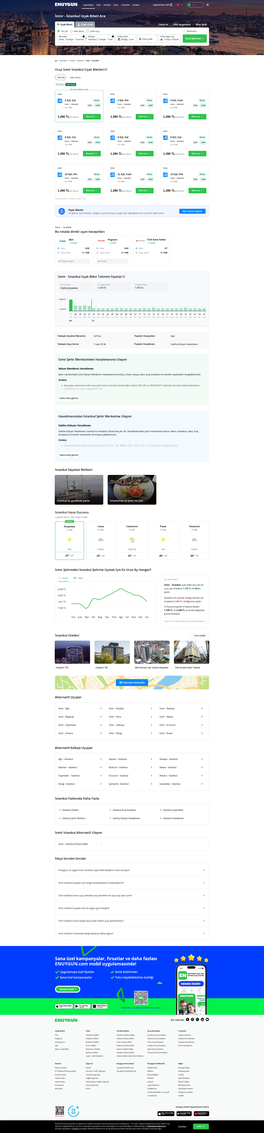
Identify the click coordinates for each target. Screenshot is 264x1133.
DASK (88, 1088)
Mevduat (58, 1088)
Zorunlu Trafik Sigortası (95, 1071)
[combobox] (71, 39)
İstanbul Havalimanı (186, 1038)
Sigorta (89, 1063)
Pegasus (58, 1038)
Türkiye (72, 61)
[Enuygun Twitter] (197, 1020)
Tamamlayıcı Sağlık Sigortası (97, 1081)
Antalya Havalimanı (186, 1042)
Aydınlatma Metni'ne (157, 1126)
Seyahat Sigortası (93, 1074)
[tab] (64, 24)
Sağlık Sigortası (92, 1078)
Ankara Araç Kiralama (156, 1038)
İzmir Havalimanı (185, 1045)
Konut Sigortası (92, 1085)
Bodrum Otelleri (92, 1042)
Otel (88, 1031)
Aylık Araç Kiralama (155, 1049)
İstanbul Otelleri (92, 1035)
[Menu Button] (195, 4)
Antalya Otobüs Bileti (125, 1052)
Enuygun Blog (183, 1067)
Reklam (150, 1078)
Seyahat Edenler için (125, 1067)
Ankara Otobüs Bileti (125, 1038)
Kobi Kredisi (60, 1081)
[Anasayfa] (56, 61)
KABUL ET (201, 1126)
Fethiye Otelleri (92, 1052)
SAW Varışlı (70, 84)
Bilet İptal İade (184, 1085)
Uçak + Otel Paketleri (94, 1056)
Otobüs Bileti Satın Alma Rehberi (130, 1056)
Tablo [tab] (80, 578)
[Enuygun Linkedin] (202, 1020)
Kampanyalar (183, 1071)
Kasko (88, 1067)
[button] (71, 305)
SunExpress (60, 1042)
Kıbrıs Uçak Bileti (62, 1049)
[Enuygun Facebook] (187, 1020)
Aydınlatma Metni (185, 1088)
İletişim (150, 1071)
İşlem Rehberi (184, 1078)
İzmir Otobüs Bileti (124, 1042)
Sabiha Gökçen (184, 1035)
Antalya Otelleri (92, 1038)
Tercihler (182, 1126)
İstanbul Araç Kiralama (156, 1035)
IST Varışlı (59, 84)
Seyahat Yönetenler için (126, 1071)
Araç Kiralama (153, 1031)
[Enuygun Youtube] (207, 1020)
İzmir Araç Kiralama (155, 1042)
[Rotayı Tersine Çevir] (86, 39)
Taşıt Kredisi (60, 1078)
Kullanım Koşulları (185, 1092)
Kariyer (150, 1081)
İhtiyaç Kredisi (61, 1067)
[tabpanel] (132, 37)
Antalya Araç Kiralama (156, 1045)
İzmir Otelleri (91, 1045)
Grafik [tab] (65, 578)
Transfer (182, 1031)
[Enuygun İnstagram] (192, 1020)
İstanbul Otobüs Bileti (125, 1035)
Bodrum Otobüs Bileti (125, 1045)
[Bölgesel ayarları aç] (180, 5)
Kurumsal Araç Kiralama (157, 1052)
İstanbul (80, 61)
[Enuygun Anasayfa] (66, 5)
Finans (58, 1063)
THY (56, 1035)
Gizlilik (181, 1095)
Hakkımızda (152, 1067)
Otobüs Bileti (123, 1031)
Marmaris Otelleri (93, 1049)
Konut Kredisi (60, 1074)
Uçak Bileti (63, 61)
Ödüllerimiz (152, 1088)
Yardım (181, 1074)
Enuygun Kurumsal (125, 1063)
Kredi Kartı (59, 1085)
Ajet (56, 1045)
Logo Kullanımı (153, 1085)
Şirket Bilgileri (152, 1074)
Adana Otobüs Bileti (125, 1049)
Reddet (75, 1128)
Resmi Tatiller (183, 1081)
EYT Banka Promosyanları (65, 1071)
